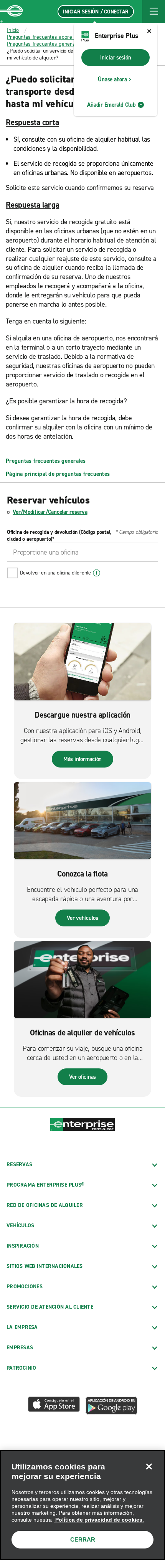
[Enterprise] (11, 11)
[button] (153, 11)
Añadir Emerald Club (111, 105)
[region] (82, 1505)
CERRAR (82, 1539)
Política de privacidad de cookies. (99, 1520)
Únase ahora (112, 79)
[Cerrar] (148, 1466)
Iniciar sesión (115, 57)
